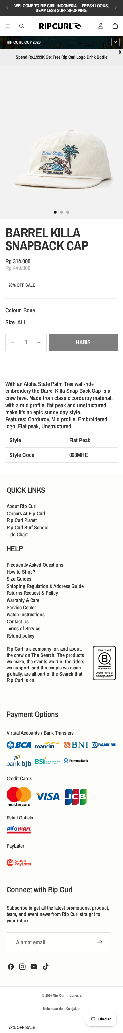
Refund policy (20, 635)
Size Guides (19, 578)
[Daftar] (100, 942)
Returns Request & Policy (32, 593)
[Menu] (7, 26)
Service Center (21, 607)
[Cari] (21, 26)
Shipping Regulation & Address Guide (45, 586)
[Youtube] (34, 966)
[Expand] (115, 42)
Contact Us (18, 621)
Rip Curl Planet (22, 520)
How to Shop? (21, 571)
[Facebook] (11, 966)
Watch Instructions (26, 614)
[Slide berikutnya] (116, 8)
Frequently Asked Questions (35, 564)
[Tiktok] (46, 966)
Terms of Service (23, 628)
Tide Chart (17, 534)
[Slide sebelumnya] (7, 8)
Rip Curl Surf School (27, 527)
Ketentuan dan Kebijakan (61, 1008)
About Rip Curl (21, 506)
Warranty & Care (23, 600)
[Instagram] (22, 966)
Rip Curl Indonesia (67, 995)
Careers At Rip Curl (26, 513)
